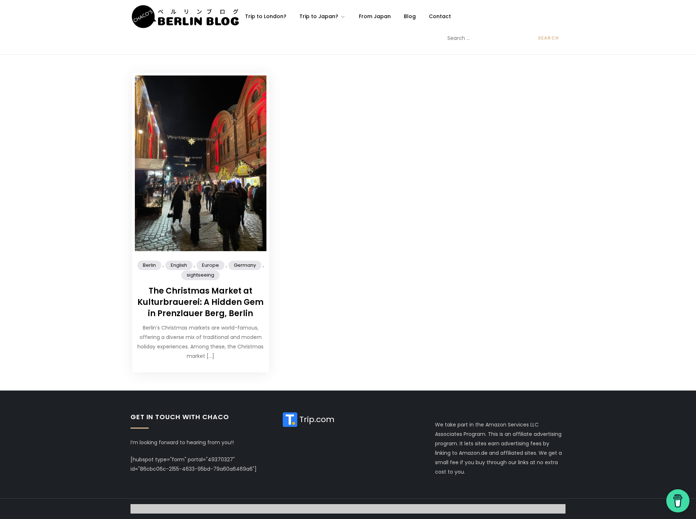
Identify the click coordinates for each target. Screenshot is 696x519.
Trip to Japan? (318, 16)
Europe (210, 265)
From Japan (375, 16)
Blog (410, 16)
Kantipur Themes (375, 508)
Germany (245, 265)
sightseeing (200, 274)
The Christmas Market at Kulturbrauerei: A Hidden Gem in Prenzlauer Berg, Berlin (200, 302)
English (179, 265)
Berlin (149, 265)
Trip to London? (265, 16)
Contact (440, 16)
